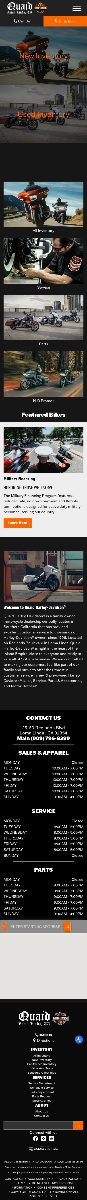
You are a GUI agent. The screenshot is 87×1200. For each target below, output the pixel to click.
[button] (79, 1039)
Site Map (20, 1183)
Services (42, 1077)
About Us (41, 1111)
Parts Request (42, 1096)
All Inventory (41, 1055)
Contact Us (42, 1115)
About (41, 1105)
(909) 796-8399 (50, 738)
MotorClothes (41, 1100)
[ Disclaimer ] (74, 174)
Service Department (41, 1083)
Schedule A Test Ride (41, 1072)
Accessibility (39, 1178)
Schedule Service (42, 1087)
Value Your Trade (42, 1068)
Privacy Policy (66, 1178)
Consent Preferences (55, 1187)
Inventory (41, 1049)
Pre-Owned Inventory (41, 1064)
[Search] (78, 1125)
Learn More (17, 523)
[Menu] (77, 9)
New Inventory (42, 1060)
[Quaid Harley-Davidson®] (27, 7)
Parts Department (41, 1092)
